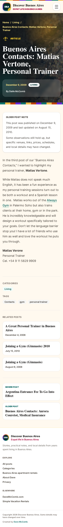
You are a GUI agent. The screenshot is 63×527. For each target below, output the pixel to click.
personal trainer (38, 301)
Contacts (10, 301)
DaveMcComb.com (13, 496)
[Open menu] (56, 7)
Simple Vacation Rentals (16, 501)
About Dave (9, 477)
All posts (7, 463)
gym (22, 301)
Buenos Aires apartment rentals (20, 472)
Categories (9, 468)
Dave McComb (21, 522)
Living (15, 22)
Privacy (7, 482)
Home (6, 22)
